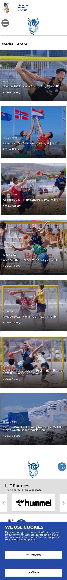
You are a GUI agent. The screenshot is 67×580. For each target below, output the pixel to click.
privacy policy (39, 534)
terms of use (21, 534)
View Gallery (12, 92)
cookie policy (27, 539)
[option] (33, 502)
